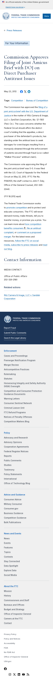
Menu (46, 16)
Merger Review (11, 365)
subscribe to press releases (24, 244)
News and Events (12, 533)
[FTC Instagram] (9, 675)
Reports (8, 456)
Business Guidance (13, 513)
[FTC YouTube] (23, 675)
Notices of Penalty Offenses (18, 417)
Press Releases (14, 30)
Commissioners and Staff (16, 600)
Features (8, 547)
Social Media (10, 575)
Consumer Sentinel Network (18, 403)
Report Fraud (10, 328)
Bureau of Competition (37, 100)
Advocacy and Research (16, 438)
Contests (8, 557)
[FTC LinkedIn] (19, 675)
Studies (7, 465)
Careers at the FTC (13, 618)
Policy (7, 433)
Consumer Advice (12, 499)
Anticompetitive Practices (16, 369)
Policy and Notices (12, 639)
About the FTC (11, 586)
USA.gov (7, 661)
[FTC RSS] (28, 675)
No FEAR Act (9, 652)
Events (7, 543)
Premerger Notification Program (19, 360)
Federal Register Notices (16, 451)
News (7, 538)
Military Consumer (13, 504)
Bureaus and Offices (14, 605)
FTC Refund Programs (15, 412)
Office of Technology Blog (17, 483)
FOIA (6, 648)
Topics (7, 552)
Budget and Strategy (14, 609)
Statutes (8, 379)
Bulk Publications (12, 522)
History (7, 595)
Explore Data (10, 570)
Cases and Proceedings (16, 356)
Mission (8, 591)
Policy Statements (13, 474)
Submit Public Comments (15, 333)
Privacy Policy (10, 634)
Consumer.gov (11, 508)
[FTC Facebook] (5, 669)
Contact (8, 623)
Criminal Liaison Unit (14, 408)
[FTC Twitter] (14, 674)
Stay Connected (12, 561)
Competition (17, 100)
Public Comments (12, 460)
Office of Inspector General (17, 614)
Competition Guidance (15, 518)
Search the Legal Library (15, 338)
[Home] (21, 19)
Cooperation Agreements (16, 447)
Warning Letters (12, 399)
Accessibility (9, 643)
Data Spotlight (11, 566)
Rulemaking (10, 374)
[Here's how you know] (25, 5)
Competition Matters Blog (16, 421)
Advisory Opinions (13, 442)
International (10, 479)
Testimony (9, 470)
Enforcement (10, 351)
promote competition (17, 207)
